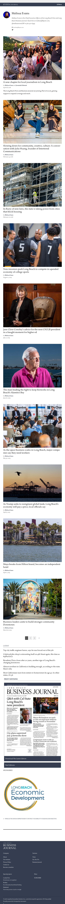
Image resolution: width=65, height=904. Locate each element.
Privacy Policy (7, 862)
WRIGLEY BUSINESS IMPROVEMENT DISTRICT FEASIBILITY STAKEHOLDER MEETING (31, 819)
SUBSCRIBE (37, 878)
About (5, 857)
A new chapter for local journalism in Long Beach (27, 82)
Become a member (8, 867)
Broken (12, 884)
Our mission (6, 859)
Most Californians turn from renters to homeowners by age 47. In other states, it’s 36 (31, 674)
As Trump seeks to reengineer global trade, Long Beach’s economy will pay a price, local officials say (30, 505)
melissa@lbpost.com (19, 27)
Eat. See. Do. (35, 859)
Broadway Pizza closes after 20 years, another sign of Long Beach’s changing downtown (29, 661)
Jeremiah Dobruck (21, 85)
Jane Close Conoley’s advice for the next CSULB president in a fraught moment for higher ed (31, 331)
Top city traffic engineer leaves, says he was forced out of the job (28, 650)
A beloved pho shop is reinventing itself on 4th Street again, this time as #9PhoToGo (31, 655)
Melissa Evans (9, 85)
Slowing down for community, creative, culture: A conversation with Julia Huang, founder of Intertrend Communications (32, 148)
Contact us (6, 864)
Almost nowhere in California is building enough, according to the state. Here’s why (31, 667)
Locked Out (9, 879)
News (34, 857)
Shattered (12, 888)
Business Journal (37, 862)
